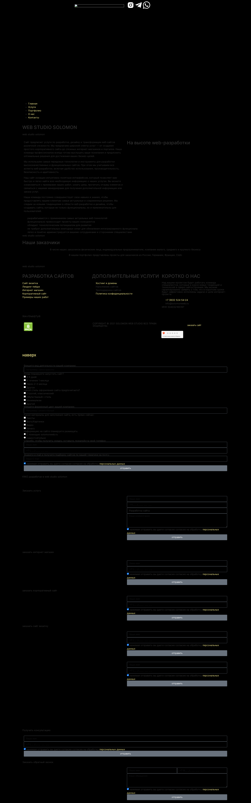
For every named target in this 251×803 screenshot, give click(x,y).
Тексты (30, 418)
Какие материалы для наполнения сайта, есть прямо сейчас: (59, 415)
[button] (47, 51)
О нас (31, 114)
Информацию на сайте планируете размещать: (51, 431)
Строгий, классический (40, 393)
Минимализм (33, 400)
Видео (30, 425)
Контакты (33, 117)
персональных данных (112, 463)
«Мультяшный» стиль (38, 396)
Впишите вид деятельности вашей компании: (50, 365)
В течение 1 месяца (37, 380)
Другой (30, 403)
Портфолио (34, 110)
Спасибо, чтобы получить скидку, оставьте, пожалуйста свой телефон (65, 441)
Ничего (30, 428)
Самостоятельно (36, 437)
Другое (30, 387)
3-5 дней (31, 377)
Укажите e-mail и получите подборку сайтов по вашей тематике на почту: (66, 455)
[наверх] (26, 347)
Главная (32, 103)
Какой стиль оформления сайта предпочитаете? (52, 390)
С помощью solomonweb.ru (42, 434)
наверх (29, 354)
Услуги (32, 107)
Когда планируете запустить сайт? (44, 374)
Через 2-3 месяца (36, 383)
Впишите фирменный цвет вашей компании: (49, 406)
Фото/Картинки (35, 421)
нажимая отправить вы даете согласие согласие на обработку (75, 463)
